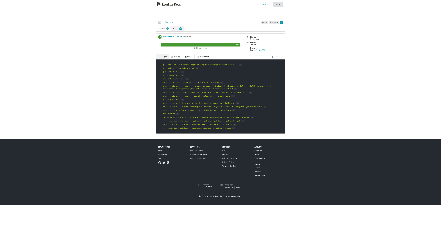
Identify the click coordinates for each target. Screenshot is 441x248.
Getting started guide (198, 154)
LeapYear (275, 22)
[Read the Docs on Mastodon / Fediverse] (168, 162)
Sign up (265, 4)
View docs (278, 57)
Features (225, 154)
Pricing (225, 150)
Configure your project (199, 158)
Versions (163, 29)
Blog (160, 150)
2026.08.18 (207, 187)
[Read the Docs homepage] (171, 4)
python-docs (168, 22)
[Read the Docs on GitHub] (160, 162)
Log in (278, 4)
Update (238, 187)
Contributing (259, 158)
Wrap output (204, 57)
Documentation (196, 150)
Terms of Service (229, 166)
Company (258, 150)
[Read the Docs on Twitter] (164, 162)
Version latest (169, 37)
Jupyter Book (259, 175)
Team (256, 154)
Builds (177, 29)
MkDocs (257, 171)
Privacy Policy (228, 162)
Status (160, 158)
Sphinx (257, 168)
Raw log (177, 57)
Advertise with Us (229, 158)
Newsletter (162, 154)
